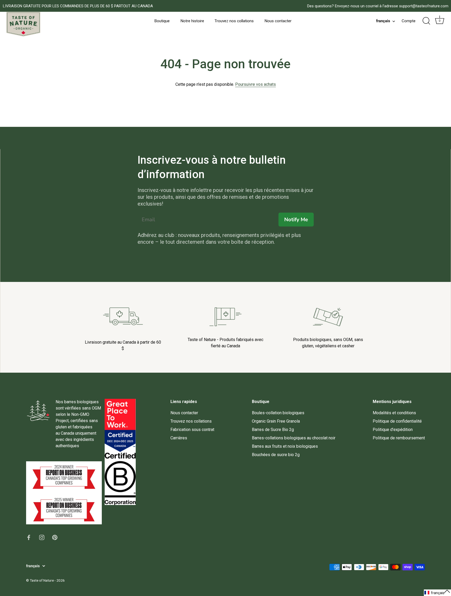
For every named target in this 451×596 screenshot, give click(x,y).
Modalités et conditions (394, 412)
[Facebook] (28, 537)
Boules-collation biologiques (278, 412)
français (383, 21)
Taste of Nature (42, 580)
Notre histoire (192, 21)
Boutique (162, 21)
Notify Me (296, 219)
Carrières (178, 437)
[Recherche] (426, 21)
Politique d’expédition (393, 429)
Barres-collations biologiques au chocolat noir (293, 437)
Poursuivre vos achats (255, 84)
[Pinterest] (54, 537)
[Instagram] (41, 537)
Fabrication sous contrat (192, 429)
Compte (409, 21)
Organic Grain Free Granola (276, 421)
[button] (437, 592)
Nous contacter (278, 21)
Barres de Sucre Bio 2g (273, 429)
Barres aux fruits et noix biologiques (285, 446)
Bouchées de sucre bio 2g (276, 454)
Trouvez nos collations (234, 21)
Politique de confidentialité (397, 421)
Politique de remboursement (399, 437)
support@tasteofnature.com (423, 6)
